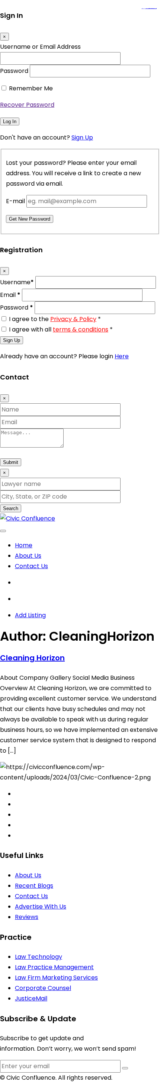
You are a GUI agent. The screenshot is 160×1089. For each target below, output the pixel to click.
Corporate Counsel (43, 988)
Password (14, 71)
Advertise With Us (40, 906)
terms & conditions (80, 329)
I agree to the (55, 319)
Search (10, 508)
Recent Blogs (34, 885)
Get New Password (29, 219)
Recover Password (27, 104)
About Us (28, 555)
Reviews (26, 917)
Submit (10, 462)
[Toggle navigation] (3, 531)
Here (122, 356)
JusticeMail (31, 998)
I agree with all (61, 329)
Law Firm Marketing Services (56, 977)
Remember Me (31, 88)
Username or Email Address (40, 46)
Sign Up (82, 137)
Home (23, 545)
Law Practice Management (54, 967)
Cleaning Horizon (32, 658)
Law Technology (38, 956)
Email (10, 295)
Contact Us (31, 566)
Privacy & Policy (73, 319)
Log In (9, 121)
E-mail (15, 201)
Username (17, 282)
